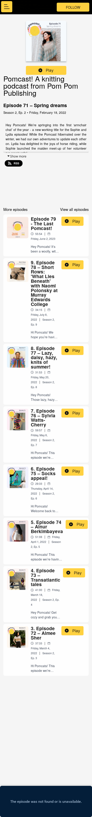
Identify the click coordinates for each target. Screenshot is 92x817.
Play (50, 70)
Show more (18, 156)
